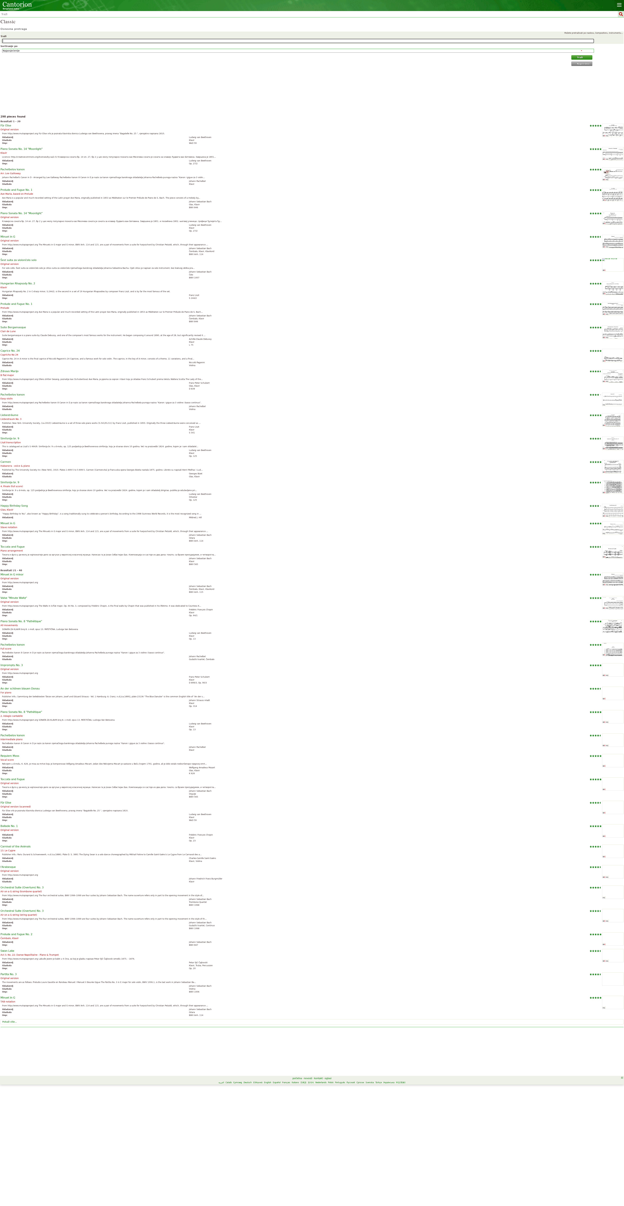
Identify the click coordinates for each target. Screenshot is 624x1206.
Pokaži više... (9, 1021)
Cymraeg (237, 1082)
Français (286, 1082)
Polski (330, 1082)
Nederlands (320, 1082)
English (267, 1082)
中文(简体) (400, 1082)
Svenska (370, 1082)
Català (229, 1082)
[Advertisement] (312, 91)
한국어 (311, 1082)
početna (297, 1078)
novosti (308, 1078)
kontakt (318, 1078)
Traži (3, 36)
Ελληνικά (257, 1082)
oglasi (328, 1078)
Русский (351, 1082)
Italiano (295, 1082)
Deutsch (248, 1082)
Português (340, 1082)
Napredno (583, 63)
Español (276, 1082)
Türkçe (378, 1082)
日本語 (303, 1082)
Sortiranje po (9, 46)
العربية (221, 1082)
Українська (388, 1082)
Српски (360, 1082)
